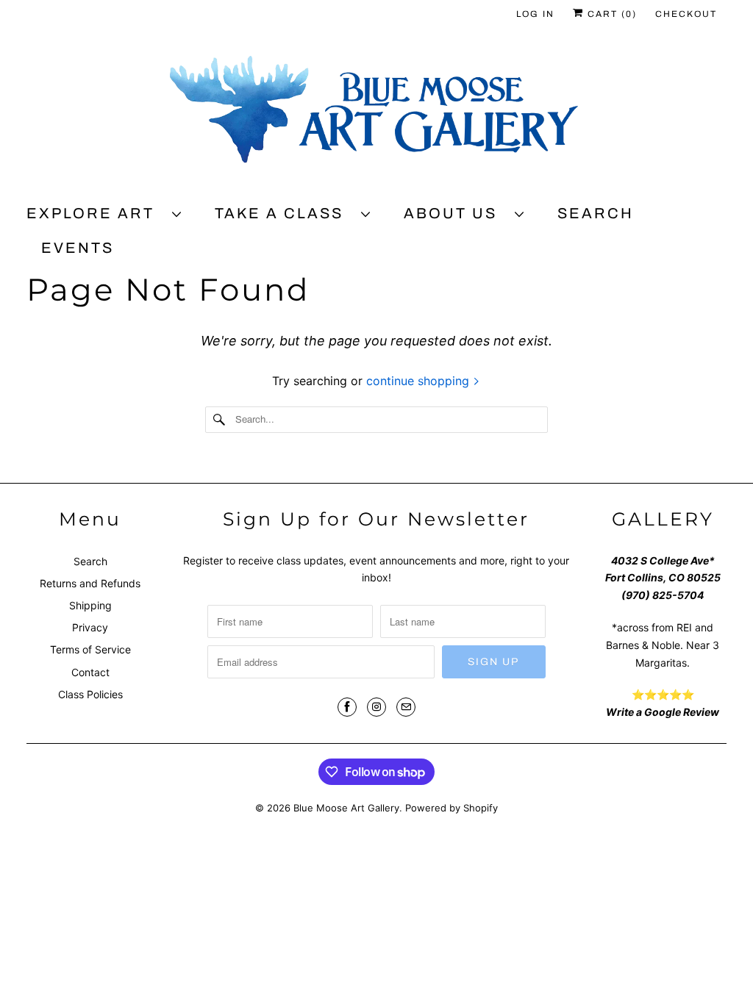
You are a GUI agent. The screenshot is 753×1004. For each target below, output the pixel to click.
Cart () (610, 14)
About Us (455, 213)
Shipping (90, 605)
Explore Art (95, 213)
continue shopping (419, 380)
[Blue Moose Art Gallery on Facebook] (347, 707)
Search (595, 213)
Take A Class (284, 213)
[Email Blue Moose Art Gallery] (405, 707)
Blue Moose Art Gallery (346, 808)
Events (77, 248)
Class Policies (90, 694)
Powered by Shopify (451, 808)
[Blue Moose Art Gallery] (376, 115)
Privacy (90, 627)
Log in (535, 14)
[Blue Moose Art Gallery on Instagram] (376, 707)
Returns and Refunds (90, 583)
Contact (90, 672)
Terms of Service (90, 649)
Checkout (686, 14)
